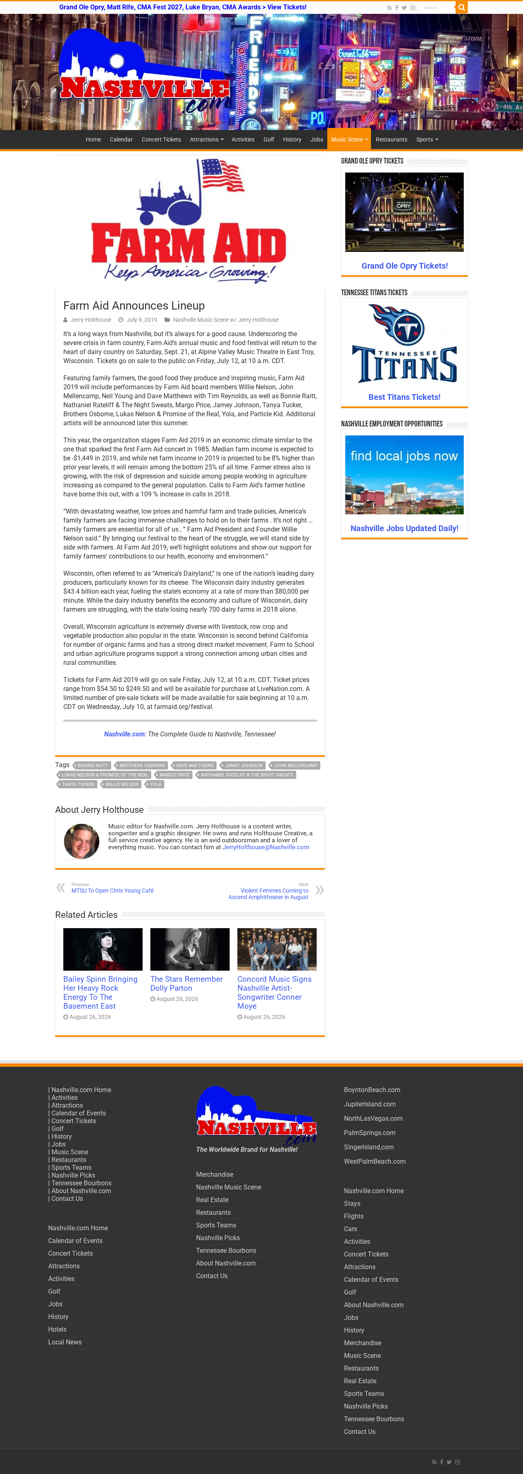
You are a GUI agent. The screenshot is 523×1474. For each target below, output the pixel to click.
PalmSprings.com (370, 1133)
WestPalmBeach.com (375, 1161)
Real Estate (212, 1200)
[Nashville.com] (261, 72)
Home (93, 139)
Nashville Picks (73, 1175)
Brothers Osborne (142, 765)
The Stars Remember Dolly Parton (186, 984)
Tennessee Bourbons (81, 1183)
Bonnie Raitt (93, 765)
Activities (243, 139)
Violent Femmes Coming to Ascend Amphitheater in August (268, 891)
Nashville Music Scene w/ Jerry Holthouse (226, 319)
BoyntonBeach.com (372, 1090)
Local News (65, 1342)
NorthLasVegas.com (373, 1118)
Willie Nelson (122, 784)
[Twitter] (404, 8)
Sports (424, 139)
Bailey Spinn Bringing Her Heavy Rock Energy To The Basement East (100, 993)
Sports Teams (71, 1167)
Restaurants (391, 139)
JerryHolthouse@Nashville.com (266, 847)
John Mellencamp (295, 765)
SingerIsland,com (369, 1147)
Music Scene (347, 139)
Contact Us (67, 1199)
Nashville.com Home (81, 1090)
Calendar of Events (78, 1113)
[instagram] (412, 8)
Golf (269, 139)
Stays (352, 1203)
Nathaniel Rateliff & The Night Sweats (247, 775)
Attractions (204, 139)
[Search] (462, 7)
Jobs (317, 139)
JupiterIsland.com (370, 1104)
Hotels (57, 1329)
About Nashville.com (81, 1191)
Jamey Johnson (244, 765)
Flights (354, 1216)
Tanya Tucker (78, 784)
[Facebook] (396, 8)
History (292, 139)
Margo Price (175, 775)
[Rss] (390, 8)
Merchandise (214, 1174)
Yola (155, 784)
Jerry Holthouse (91, 319)
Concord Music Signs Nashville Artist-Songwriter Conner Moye (274, 993)
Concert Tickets (161, 139)
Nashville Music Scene (228, 1187)
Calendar (121, 139)
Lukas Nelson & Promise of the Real (105, 775)
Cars (350, 1229)
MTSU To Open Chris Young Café (113, 888)
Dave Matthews (195, 765)
